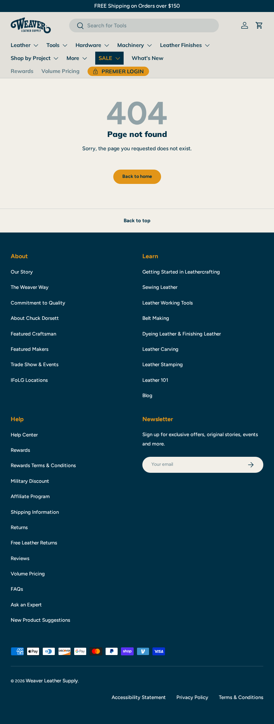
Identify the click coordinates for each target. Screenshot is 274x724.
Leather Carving (160, 349)
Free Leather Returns (34, 543)
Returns (19, 527)
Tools (52, 45)
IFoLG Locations (29, 380)
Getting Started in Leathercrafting (181, 272)
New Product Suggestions (40, 620)
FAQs (17, 589)
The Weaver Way (29, 287)
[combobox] (144, 25)
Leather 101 (155, 380)
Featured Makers (29, 349)
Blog (147, 395)
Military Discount (30, 481)
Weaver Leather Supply (52, 681)
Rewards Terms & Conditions (43, 465)
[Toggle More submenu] (85, 58)
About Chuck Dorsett (35, 318)
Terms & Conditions (241, 697)
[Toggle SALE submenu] (118, 58)
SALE (105, 58)
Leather (20, 45)
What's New (147, 58)
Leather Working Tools (167, 303)
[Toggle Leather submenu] (36, 45)
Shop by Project (30, 58)
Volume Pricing (60, 71)
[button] (259, 25)
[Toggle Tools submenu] (65, 45)
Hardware (88, 45)
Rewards (22, 71)
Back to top (137, 221)
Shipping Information (35, 512)
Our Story (22, 272)
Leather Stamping (162, 364)
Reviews (20, 558)
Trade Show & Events (34, 364)
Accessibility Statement (139, 697)
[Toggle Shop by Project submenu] (56, 58)
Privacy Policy (192, 697)
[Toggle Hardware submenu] (107, 45)
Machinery (130, 45)
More (72, 58)
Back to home (137, 176)
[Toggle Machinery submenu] (149, 45)
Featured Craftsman (33, 334)
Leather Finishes (181, 45)
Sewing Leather (159, 287)
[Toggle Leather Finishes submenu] (207, 45)
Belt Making (155, 318)
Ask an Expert (26, 605)
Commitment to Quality (38, 303)
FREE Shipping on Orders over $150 (137, 6)
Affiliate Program (30, 496)
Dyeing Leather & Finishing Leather (181, 334)
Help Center (24, 435)
